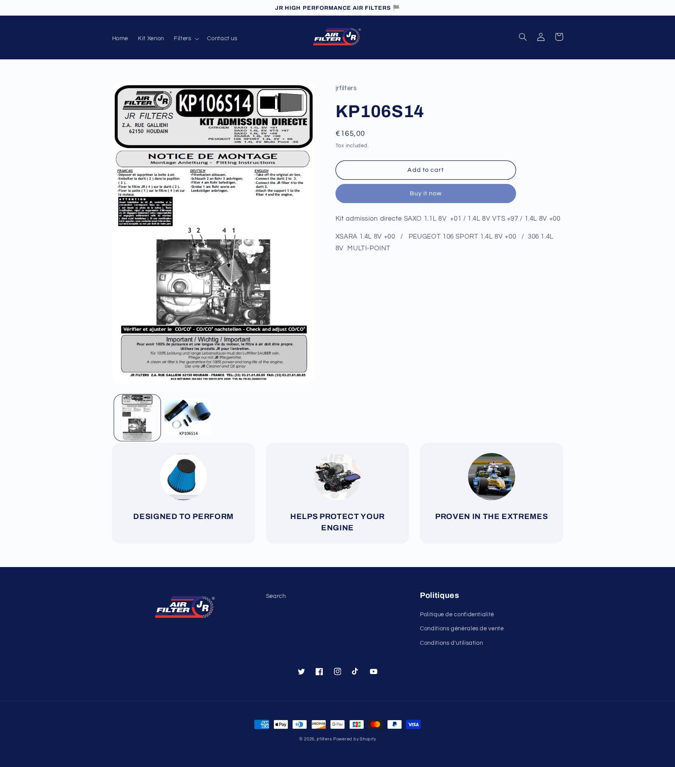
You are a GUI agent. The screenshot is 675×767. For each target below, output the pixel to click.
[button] (185, 38)
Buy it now (426, 193)
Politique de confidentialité (457, 614)
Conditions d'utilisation (451, 643)
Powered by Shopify (354, 739)
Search (276, 596)
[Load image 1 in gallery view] (137, 417)
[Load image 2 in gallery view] (187, 417)
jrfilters (324, 739)
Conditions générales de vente (462, 628)
